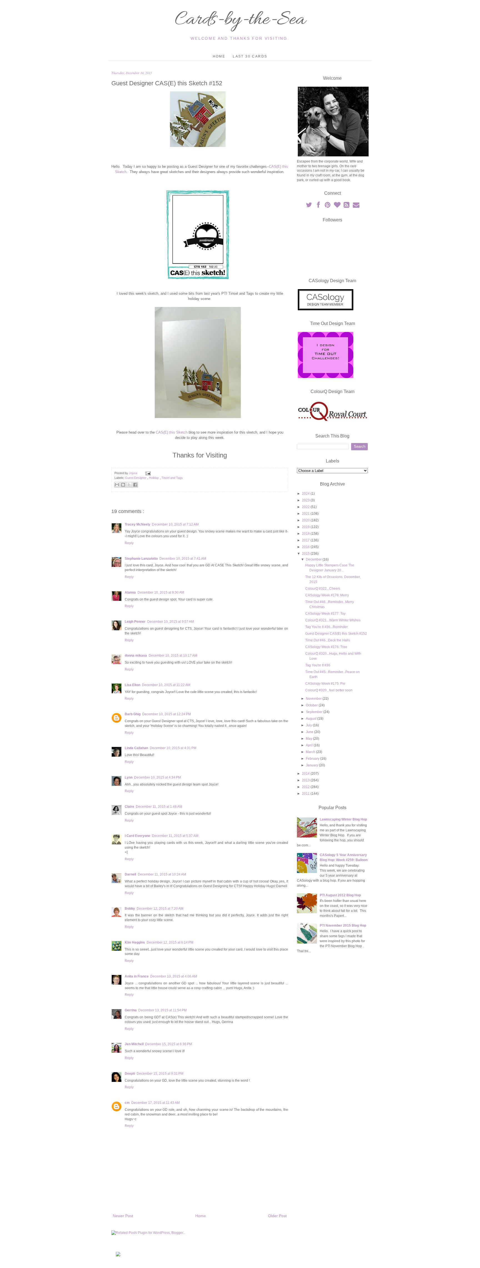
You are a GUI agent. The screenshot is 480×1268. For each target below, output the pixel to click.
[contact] (356, 206)
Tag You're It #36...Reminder (326, 627)
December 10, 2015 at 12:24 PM (166, 714)
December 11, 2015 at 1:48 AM (159, 807)
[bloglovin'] (337, 206)
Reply (129, 543)
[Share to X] (129, 484)
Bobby (130, 909)
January (312, 765)
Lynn (128, 777)
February (313, 759)
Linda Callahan (136, 748)
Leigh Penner (135, 622)
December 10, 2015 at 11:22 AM (166, 685)
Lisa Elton (132, 685)
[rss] (347, 206)
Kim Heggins (135, 942)
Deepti (130, 1074)
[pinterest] (328, 206)
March (311, 752)
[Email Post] (147, 473)
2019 (306, 527)
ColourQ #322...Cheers (322, 589)
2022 (306, 507)
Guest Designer (136, 477)
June (310, 732)
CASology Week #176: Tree (326, 647)
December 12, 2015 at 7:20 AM (160, 909)
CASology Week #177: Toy (325, 614)
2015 (306, 554)
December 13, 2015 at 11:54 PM (162, 1010)
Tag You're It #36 (317, 665)
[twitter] (309, 206)
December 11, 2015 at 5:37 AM (175, 836)
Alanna (130, 592)
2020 (306, 520)
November (314, 699)
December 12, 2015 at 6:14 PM (170, 942)
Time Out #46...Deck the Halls (327, 640)
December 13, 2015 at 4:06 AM (173, 976)
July (309, 725)
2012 (306, 787)
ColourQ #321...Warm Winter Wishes (333, 620)
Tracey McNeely (137, 524)
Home (219, 56)
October (312, 705)
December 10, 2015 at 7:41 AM (182, 559)
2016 (306, 547)
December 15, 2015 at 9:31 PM (160, 1074)
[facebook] (318, 206)
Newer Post (123, 1216)
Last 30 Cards (250, 56)
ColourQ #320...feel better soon (328, 690)
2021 (306, 514)
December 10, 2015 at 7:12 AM (175, 524)
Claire (129, 807)
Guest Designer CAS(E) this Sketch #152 (336, 634)
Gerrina (131, 1010)
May (309, 739)
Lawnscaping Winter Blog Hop (343, 819)
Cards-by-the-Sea (240, 20)
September (314, 712)
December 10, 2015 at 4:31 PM (173, 748)
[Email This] (117, 484)
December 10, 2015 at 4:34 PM (157, 777)
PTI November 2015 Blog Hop (343, 925)
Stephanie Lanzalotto (141, 559)
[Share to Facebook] (135, 484)
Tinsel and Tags (172, 477)
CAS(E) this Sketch (172, 432)
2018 (306, 534)
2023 (306, 500)
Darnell (130, 874)
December (314, 559)
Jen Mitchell (134, 1044)
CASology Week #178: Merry (327, 595)
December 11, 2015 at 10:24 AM (162, 874)
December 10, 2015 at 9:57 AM (170, 622)
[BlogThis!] (123, 484)
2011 (306, 794)
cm (127, 1103)
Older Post (277, 1216)
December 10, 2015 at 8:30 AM (161, 592)
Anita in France (137, 976)
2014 (306, 774)
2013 (306, 780)
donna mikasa (136, 655)
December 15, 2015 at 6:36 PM (168, 1044)
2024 (306, 494)
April (310, 745)
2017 (306, 540)
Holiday (154, 477)
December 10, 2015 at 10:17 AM (173, 655)
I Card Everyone (137, 836)
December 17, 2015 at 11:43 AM (155, 1103)
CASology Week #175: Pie (325, 684)
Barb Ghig (133, 714)
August (311, 719)
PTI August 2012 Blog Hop (340, 895)
